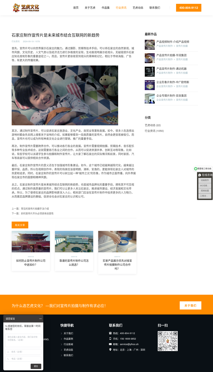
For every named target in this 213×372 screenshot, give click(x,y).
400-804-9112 (188, 7)
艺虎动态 (138, 7)
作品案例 (68, 338)
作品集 (106, 7)
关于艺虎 (90, 7)
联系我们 (154, 7)
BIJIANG (44, 339)
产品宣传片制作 (164, 45)
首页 (76, 7)
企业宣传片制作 (164, 86)
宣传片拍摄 (182, 45)
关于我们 (191, 305)
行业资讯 (121, 7)
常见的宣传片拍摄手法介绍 (35, 208)
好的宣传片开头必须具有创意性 (37, 213)
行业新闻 (68, 344)
